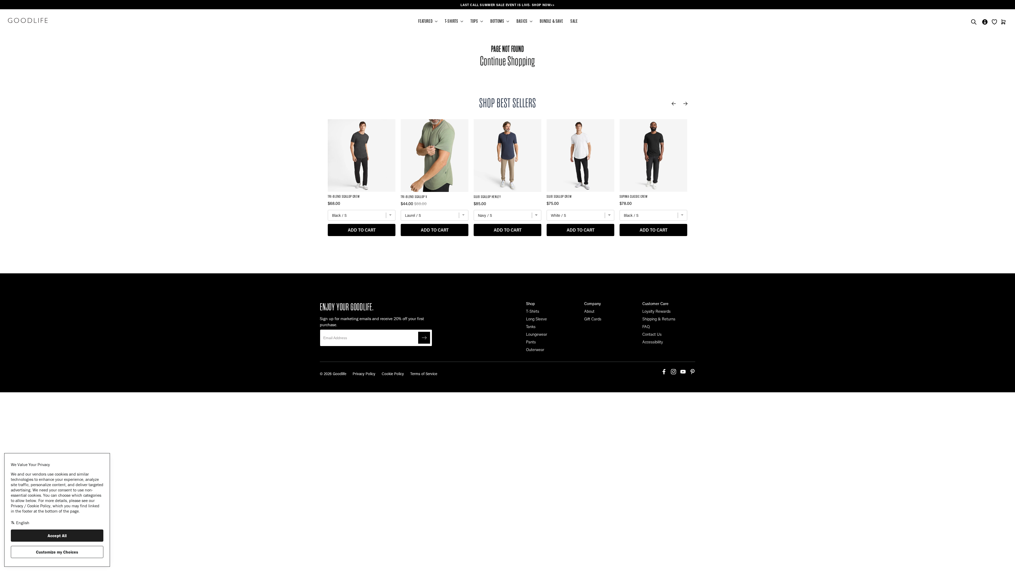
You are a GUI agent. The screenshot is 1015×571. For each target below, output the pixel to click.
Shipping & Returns (658, 318)
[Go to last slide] (674, 103)
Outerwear (535, 349)
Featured (425, 21)
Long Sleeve (536, 318)
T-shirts (452, 21)
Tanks (531, 326)
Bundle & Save (551, 21)
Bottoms (497, 21)
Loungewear (536, 334)
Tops (474, 21)
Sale (574, 21)
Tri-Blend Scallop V (414, 197)
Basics (522, 21)
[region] (507, 5)
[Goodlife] (28, 20)
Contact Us (652, 334)
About (589, 311)
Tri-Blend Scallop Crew (343, 197)
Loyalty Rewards (656, 311)
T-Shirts (532, 311)
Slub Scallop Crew (559, 197)
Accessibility (652, 341)
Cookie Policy (393, 373)
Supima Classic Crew (633, 197)
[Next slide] (685, 103)
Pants (531, 341)
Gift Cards (592, 318)
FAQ (646, 326)
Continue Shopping (507, 61)
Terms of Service (423, 373)
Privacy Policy (364, 373)
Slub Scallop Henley (487, 197)
